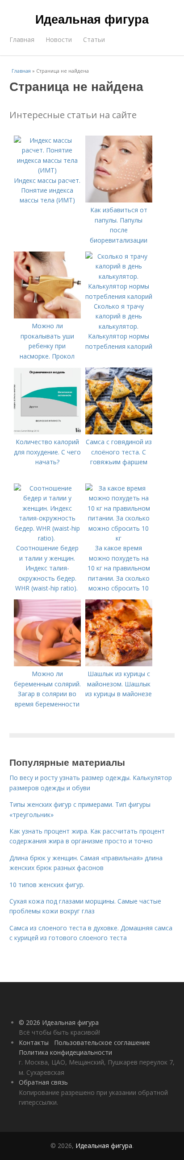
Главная (21, 39)
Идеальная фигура (92, 18)
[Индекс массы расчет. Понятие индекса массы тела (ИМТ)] (47, 170)
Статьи (94, 39)
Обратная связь (43, 1082)
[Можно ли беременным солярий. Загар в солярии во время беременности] (47, 664)
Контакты (34, 1042)
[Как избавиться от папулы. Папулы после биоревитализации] (118, 200)
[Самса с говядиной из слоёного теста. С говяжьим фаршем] (118, 432)
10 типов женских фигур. (46, 884)
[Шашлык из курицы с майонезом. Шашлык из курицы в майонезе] (118, 664)
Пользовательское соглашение (102, 1042)
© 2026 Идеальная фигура (59, 1022)
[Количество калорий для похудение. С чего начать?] (47, 432)
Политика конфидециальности (65, 1052)
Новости (59, 39)
